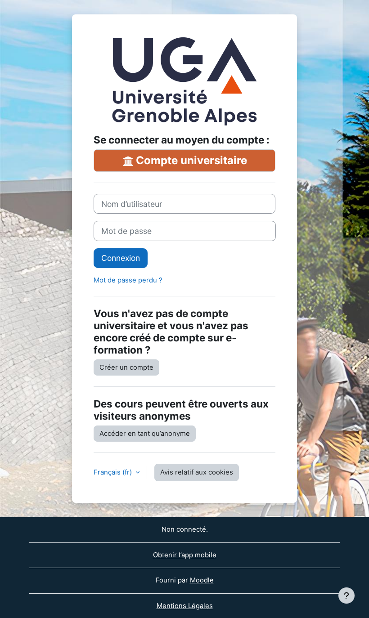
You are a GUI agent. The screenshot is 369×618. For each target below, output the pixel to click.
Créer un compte (126, 367)
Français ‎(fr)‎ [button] (114, 472)
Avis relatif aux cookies (196, 472)
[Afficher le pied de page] (346, 595)
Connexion (120, 258)
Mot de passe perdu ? (128, 280)
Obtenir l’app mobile (184, 555)
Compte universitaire (190, 160)
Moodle (202, 580)
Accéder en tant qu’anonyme (144, 434)
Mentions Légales (185, 606)
